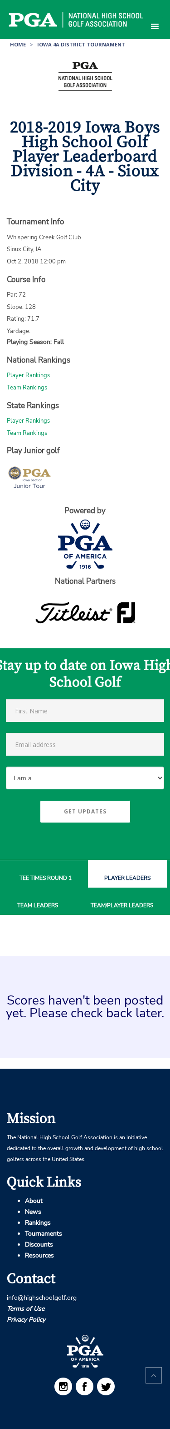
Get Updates (85, 811)
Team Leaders (37, 905)
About (34, 1201)
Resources (39, 1255)
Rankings (38, 1222)
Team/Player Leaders (122, 905)
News (33, 1211)
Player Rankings (28, 375)
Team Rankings (27, 388)
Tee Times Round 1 (45, 878)
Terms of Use (25, 1308)
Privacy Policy (26, 1319)
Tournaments (43, 1233)
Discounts (39, 1244)
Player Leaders (127, 878)
